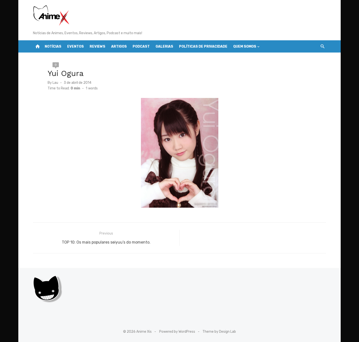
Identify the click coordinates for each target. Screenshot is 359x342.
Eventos (75, 46)
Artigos (119, 46)
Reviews (97, 46)
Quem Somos (244, 46)
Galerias (164, 46)
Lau (55, 83)
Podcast (141, 46)
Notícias (53, 46)
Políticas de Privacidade (203, 46)
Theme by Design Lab (219, 332)
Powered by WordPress (177, 332)
